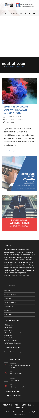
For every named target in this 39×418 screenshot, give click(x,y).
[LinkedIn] (14, 395)
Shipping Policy (8, 335)
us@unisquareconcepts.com (19, 387)
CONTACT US (19, 407)
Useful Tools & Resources (12, 343)
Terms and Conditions (11, 340)
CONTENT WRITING (10, 294)
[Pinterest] (16, 395)
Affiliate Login (8, 325)
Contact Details (8, 328)
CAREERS (31, 405)
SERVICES (16, 405)
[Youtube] (19, 395)
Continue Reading (9, 151)
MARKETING (7, 310)
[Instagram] (11, 395)
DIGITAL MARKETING (10, 302)
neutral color (20, 67)
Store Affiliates (8, 338)
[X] (5, 395)
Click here (7, 352)
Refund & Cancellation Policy (13, 333)
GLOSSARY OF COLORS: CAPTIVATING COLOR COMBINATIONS (16, 110)
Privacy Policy (8, 330)
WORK (24, 405)
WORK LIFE (7, 314)
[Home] (2, 67)
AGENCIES (7, 291)
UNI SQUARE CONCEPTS (14, 117)
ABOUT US (7, 405)
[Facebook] (8, 395)
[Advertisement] (19, 36)
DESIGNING (22, 120)
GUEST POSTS (8, 306)
